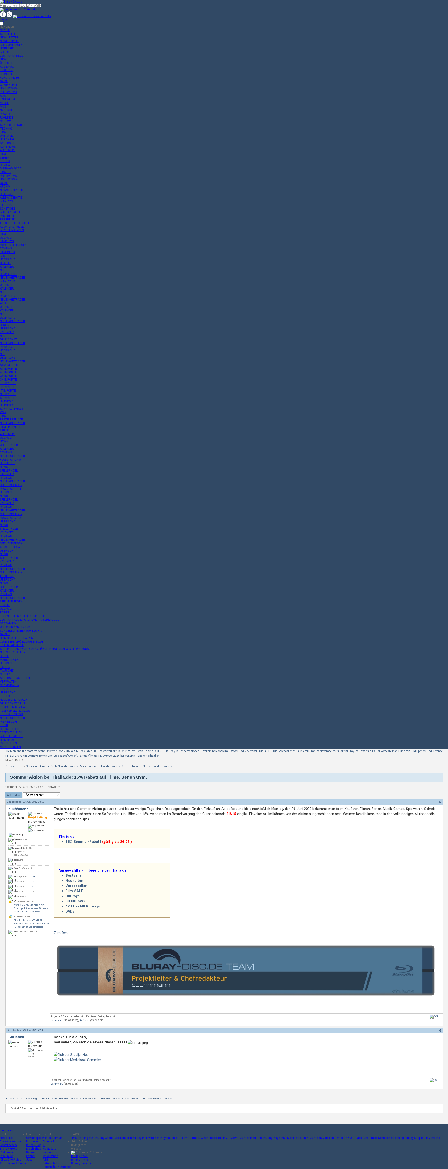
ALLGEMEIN (7, 150)
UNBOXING (7, 139)
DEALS (6, 194)
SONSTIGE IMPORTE (13, 408)
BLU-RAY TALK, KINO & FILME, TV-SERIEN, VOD (30, 619)
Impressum (50, 1152)
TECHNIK (6, 128)
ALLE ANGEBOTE (11, 197)
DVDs (70, 911)
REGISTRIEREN (9, 729)
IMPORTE (6, 346)
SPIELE (4, 430)
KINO (3, 95)
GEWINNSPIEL (9, 85)
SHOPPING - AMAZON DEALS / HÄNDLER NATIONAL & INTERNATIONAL (45, 649)
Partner (30, 1156)
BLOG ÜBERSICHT (11, 736)
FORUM (5, 605)
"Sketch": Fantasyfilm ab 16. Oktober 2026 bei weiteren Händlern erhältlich (113, 755)
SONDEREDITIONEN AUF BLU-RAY (21, 630)
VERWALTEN (8, 681)
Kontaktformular (53, 1138)
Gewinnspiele (34, 1138)
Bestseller (74, 875)
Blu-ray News (79, 1156)
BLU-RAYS (6, 201)
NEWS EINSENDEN (11, 190)
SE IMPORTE (8, 397)
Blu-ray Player (272, 1138)
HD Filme (183, 1138)
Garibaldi (84, 1020)
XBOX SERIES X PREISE (15, 223)
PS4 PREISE (7, 219)
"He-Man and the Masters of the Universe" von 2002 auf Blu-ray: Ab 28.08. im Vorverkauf (61, 751)
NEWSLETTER (9, 37)
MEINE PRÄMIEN (10, 747)
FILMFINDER (7, 252)
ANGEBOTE (7, 143)
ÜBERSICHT (7, 63)
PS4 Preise (6, 1152)
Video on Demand (334, 1138)
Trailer (373, 1138)
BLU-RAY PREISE (10, 212)
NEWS (4, 59)
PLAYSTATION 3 (10, 517)
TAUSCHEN (7, 670)
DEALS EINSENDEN (12, 230)
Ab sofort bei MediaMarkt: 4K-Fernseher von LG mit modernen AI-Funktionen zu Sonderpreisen (31, 923)
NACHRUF (6, 110)
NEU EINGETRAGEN (12, 277)
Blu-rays (73, 896)
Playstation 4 (299, 1138)
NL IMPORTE (8, 394)
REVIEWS (6, 248)
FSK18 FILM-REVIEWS (13, 707)
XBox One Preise (10, 1159)
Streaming (397, 1138)
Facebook (49, 1141)
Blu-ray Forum (13, 766)
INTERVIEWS (8, 92)
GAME (4, 81)
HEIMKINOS (7, 740)
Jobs (29, 1159)
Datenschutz (51, 1163)
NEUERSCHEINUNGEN (14, 699)
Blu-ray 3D (315, 1138)
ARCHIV (5, 186)
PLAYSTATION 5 (10, 459)
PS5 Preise (6, 1156)
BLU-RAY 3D (7, 281)
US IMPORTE (8, 405)
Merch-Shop (33, 1148)
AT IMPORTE (8, 368)
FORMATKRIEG (9, 77)
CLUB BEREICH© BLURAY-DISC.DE (21, 641)
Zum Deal (61, 933)
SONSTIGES (7, 208)
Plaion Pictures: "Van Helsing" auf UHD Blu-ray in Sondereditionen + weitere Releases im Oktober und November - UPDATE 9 (194, 751)
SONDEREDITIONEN (12, 124)
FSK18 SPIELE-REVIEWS (15, 710)
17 (33, 881)
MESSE (4, 103)
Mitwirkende (50, 1156)
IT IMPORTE (8, 390)
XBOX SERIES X (10, 547)
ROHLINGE (6, 117)
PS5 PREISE (7, 215)
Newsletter (6, 1138)
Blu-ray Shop (412, 1138)
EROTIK (5, 161)
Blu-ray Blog (34, 1145)
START (5, 30)
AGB (45, 1159)
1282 (34, 876)
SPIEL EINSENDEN (11, 485)
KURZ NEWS (8, 146)
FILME (3, 154)
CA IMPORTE (8, 376)
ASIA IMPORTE (9, 365)
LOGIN (4, 725)
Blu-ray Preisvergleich (146, 1138)
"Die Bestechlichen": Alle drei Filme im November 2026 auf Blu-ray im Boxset (320, 751)
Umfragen (32, 1141)
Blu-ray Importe (430, 1138)
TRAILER (5, 132)
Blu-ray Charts (104, 1138)
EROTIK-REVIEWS (11, 714)
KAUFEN (5, 667)
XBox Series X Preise (13, 1163)
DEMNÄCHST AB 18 (12, 703)
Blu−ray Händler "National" (158, 766)
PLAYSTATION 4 (10, 488)
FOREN (4, 612)
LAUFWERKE (8, 99)
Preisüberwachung (11, 1141)
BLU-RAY (5, 256)
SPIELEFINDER (9, 445)
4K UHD (351, 1138)
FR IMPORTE (8, 386)
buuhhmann (18, 809)
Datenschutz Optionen (57, 1167)
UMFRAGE (6, 135)
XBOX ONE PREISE (12, 226)
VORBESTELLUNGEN (13, 245)
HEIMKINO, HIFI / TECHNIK (16, 638)
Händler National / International (120, 766)
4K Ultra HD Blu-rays (83, 906)
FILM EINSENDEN (10, 427)
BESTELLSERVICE (11, 419)
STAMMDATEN (9, 685)
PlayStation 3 (168, 1138)
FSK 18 (4, 688)
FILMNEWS (7, 241)
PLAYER (5, 114)
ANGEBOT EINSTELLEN (15, 677)
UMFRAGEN (7, 48)
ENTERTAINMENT (12, 645)
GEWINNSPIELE (9, 41)
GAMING (5, 634)
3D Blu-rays (75, 901)
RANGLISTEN (8, 743)
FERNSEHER (7, 74)
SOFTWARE (7, 121)
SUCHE (4, 656)
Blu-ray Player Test (251, 1138)
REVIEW (5, 165)
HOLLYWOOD (8, 88)
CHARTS (5, 263)
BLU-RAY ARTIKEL (11, 55)
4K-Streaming (79, 1138)
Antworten (13, 795)
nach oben (6, 1130)
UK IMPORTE (8, 401)
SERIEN (4, 157)
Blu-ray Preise (8, 1148)
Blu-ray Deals (79, 1160)
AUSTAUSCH (8, 66)
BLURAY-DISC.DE (10, 168)
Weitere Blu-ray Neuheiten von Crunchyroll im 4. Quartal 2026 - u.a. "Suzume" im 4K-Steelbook (31, 908)
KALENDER (7, 266)
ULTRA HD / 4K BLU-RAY (15, 627)
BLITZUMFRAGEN (11, 44)
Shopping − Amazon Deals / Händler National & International (61, 766)
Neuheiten (74, 880)
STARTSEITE (8, 33)
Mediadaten (50, 1148)
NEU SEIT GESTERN (12, 652)
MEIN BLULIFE (9, 721)
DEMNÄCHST (8, 274)
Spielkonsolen (123, 1138)
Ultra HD (195, 1138)
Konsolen (384, 1138)
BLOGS (4, 52)
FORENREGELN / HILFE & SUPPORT (22, 616)
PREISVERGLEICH (11, 732)
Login (3, 20)
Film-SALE (74, 891)
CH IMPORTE (8, 379)
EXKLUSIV (6, 70)
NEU (2, 270)
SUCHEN (5, 674)
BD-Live (286, 1138)
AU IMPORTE (8, 372)
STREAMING (8, 623)
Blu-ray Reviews (228, 1138)
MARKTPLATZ (9, 660)
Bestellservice (9, 1145)
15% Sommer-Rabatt (83, 842)
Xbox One (362, 1138)
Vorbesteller (76, 886)
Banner (30, 1152)
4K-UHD (5, 303)
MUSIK (4, 106)
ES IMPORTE (8, 383)
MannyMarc (56, 1020)
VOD (3, 412)
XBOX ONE (7, 576)
